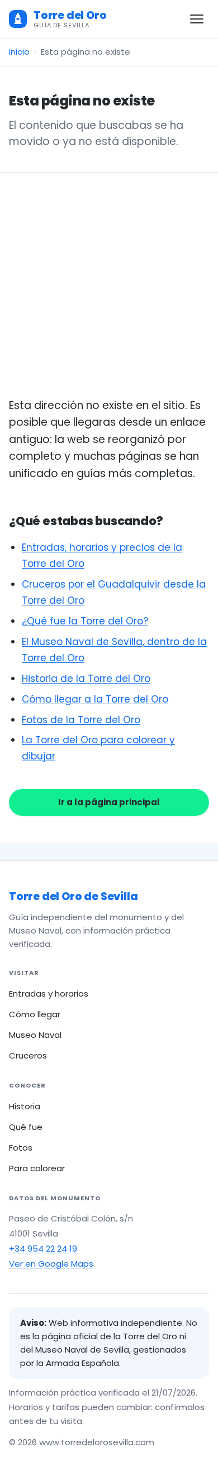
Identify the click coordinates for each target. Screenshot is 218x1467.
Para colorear (37, 1168)
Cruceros (28, 1055)
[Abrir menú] (196, 19)
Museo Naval (35, 1035)
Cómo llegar (34, 1014)
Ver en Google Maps (51, 1263)
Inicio (19, 51)
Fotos (20, 1147)
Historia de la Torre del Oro (86, 678)
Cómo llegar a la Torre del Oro (95, 699)
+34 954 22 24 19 (43, 1248)
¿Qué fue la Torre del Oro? (85, 621)
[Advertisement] (109, 298)
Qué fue (25, 1127)
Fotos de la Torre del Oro (81, 720)
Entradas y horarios (48, 993)
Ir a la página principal (109, 802)
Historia (24, 1106)
